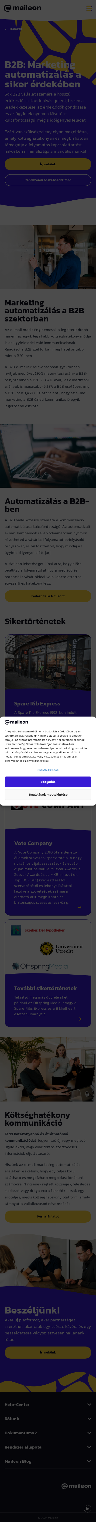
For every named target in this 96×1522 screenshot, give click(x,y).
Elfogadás (48, 781)
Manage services (48, 769)
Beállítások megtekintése (48, 794)
